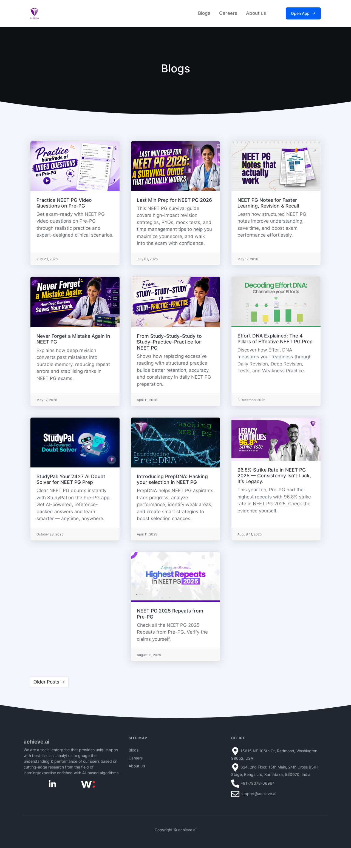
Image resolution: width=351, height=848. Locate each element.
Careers (228, 13)
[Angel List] (88, 784)
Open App (300, 13)
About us (256, 13)
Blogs (204, 13)
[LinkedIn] (52, 783)
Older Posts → (49, 682)
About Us (137, 766)
